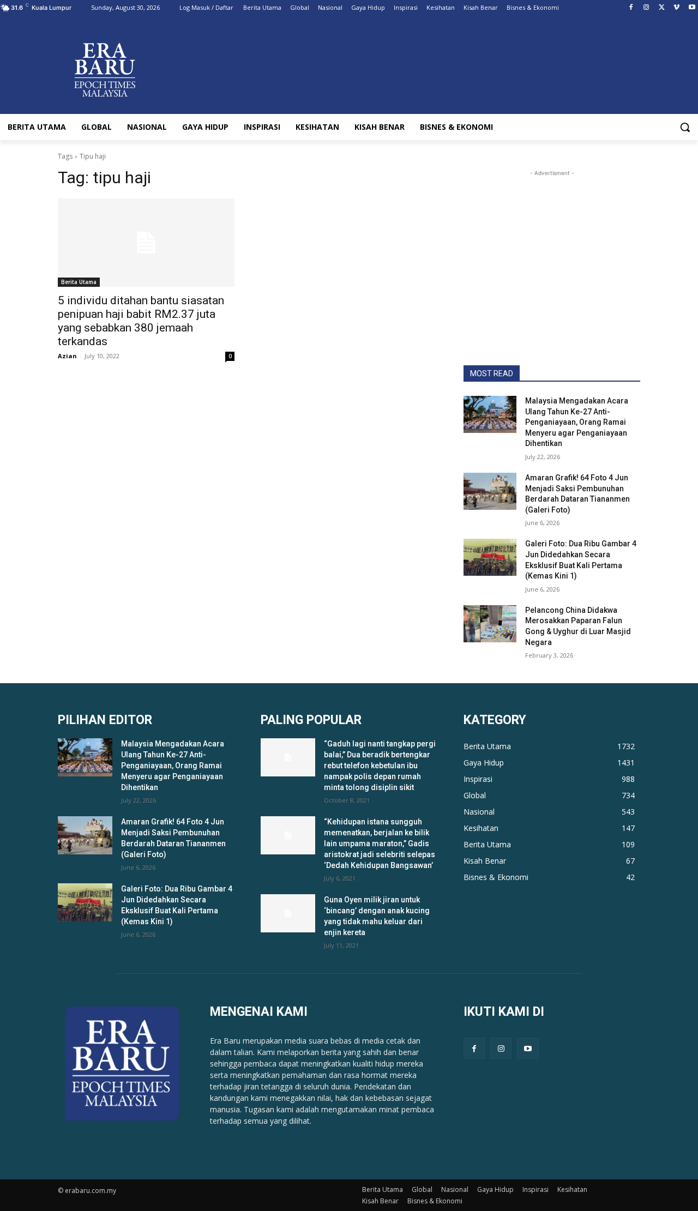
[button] (685, 127)
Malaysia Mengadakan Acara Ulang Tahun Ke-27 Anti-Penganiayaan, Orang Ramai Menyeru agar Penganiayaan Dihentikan (576, 422)
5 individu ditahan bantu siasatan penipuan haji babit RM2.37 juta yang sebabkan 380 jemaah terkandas (141, 321)
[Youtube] (691, 8)
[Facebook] (631, 8)
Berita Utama (79, 282)
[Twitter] (661, 8)
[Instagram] (646, 8)
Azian (67, 356)
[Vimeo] (676, 8)
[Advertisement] (552, 247)
